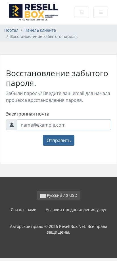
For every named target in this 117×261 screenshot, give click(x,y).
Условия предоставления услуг (76, 209)
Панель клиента (40, 30)
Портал (11, 30)
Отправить (59, 140)
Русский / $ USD (61, 195)
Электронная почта (27, 114)
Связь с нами (24, 209)
